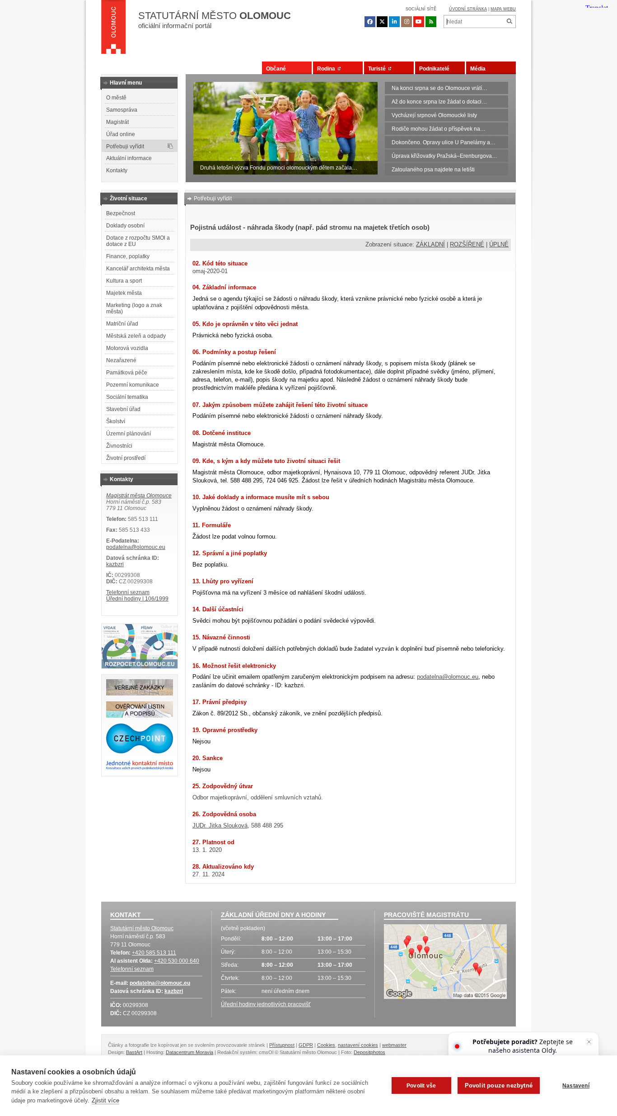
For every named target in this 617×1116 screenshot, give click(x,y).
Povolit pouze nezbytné (499, 1085)
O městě (116, 98)
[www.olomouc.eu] (113, 29)
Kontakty (116, 170)
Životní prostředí (125, 458)
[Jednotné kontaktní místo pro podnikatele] (139, 768)
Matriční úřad (122, 324)
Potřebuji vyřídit (125, 146)
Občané (276, 69)
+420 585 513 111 (154, 953)
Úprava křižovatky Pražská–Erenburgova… (444, 156)
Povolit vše (421, 1086)
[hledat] (509, 21)
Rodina (327, 69)
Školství (115, 421)
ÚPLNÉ (499, 244)
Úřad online (120, 134)
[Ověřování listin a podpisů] (139, 716)
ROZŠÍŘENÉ (467, 244)
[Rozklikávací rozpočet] (140, 666)
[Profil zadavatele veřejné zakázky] (139, 693)
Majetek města (124, 293)
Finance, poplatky (128, 256)
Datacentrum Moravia (189, 1052)
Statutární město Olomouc (141, 928)
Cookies (326, 1045)
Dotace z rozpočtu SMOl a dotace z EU (138, 241)
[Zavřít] (589, 1042)
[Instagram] (406, 21)
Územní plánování (128, 433)
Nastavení (575, 1086)
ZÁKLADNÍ (430, 244)
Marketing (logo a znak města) (134, 308)
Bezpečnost (120, 213)
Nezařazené (121, 360)
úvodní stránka (468, 9)
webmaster (394, 1045)
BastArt (134, 1052)
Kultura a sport (124, 281)
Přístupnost (281, 1045)
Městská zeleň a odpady (136, 336)
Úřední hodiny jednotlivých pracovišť (266, 1004)
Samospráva (121, 110)
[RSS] (430, 21)
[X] (382, 21)
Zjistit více (105, 1100)
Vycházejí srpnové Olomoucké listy (434, 115)
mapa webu (503, 9)
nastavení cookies (358, 1045)
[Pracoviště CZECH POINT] (139, 751)
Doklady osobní (125, 225)
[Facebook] (370, 21)
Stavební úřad (123, 409)
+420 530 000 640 (176, 961)
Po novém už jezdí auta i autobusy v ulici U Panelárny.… (269, 168)
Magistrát (117, 122)
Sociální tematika (127, 397)
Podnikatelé (434, 69)
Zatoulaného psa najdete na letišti (433, 169)
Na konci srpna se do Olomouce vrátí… (439, 88)
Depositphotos (369, 1052)
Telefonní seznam (128, 592)
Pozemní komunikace (132, 385)
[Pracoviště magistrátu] (445, 962)
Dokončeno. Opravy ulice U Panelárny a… (443, 142)
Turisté (378, 69)
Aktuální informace (129, 158)
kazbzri (115, 564)
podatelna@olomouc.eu (135, 547)
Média (478, 69)
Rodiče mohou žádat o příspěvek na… (439, 129)
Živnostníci (119, 446)
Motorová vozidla (127, 348)
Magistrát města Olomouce (139, 495)
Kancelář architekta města (138, 268)
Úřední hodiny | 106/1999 (137, 599)
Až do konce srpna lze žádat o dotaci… (439, 102)
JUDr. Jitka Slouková (220, 825)
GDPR (306, 1045)
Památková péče (126, 372)
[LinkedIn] (394, 21)
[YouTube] (418, 21)
